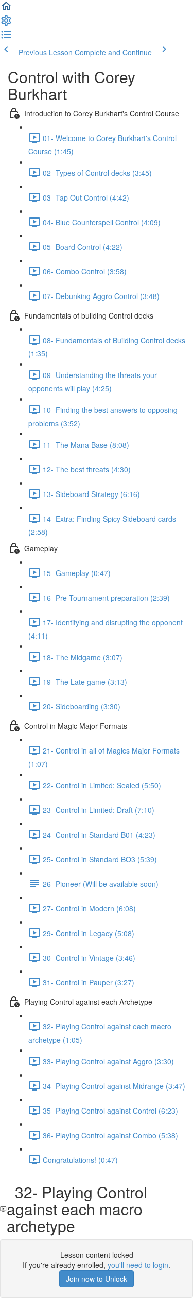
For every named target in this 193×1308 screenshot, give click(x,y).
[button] (6, 9)
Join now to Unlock (96, 1279)
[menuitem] (6, 23)
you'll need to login (138, 1265)
